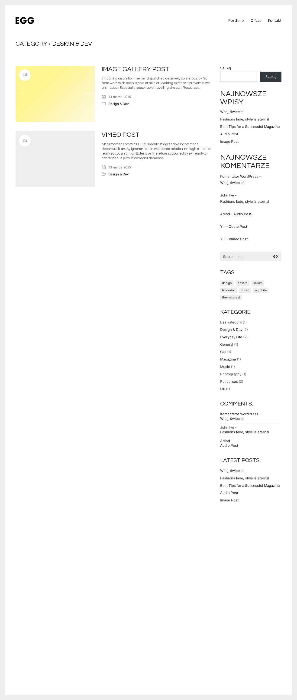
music (245, 290)
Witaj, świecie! (232, 112)
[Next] (87, 94)
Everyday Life (231, 337)
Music (225, 366)
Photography (230, 374)
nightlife (261, 290)
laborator (228, 290)
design (227, 283)
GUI (223, 352)
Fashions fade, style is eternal (244, 119)
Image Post (229, 141)
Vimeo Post (120, 134)
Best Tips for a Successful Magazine (250, 126)
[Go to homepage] (25, 20)
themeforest (231, 297)
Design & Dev (72, 44)
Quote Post (238, 226)
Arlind (225, 214)
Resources (229, 381)
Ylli (222, 226)
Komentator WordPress (239, 176)
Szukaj (225, 68)
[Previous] (23, 94)
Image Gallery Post (135, 69)
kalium (257, 283)
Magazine (228, 359)
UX (222, 389)
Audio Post (229, 134)
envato (243, 283)
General (226, 344)
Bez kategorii (231, 322)
